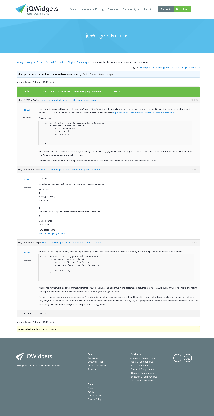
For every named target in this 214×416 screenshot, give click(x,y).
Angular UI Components (142, 357)
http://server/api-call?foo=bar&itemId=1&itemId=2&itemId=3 (143, 112)
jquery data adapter (173, 67)
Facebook (177, 358)
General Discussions (56, 62)
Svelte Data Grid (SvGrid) (142, 380)
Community (130, 9)
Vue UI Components (140, 365)
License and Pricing (92, 9)
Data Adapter (83, 62)
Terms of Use (95, 395)
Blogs (90, 387)
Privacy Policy (94, 399)
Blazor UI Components (142, 369)
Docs (73, 9)
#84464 (194, 242)
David (85, 74)
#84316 (194, 99)
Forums (40, 62)
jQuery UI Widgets (26, 62)
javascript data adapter (150, 67)
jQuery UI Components (142, 372)
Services (113, 9)
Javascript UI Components (143, 376)
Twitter (188, 358)
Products (166, 9)
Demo (91, 354)
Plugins (71, 62)
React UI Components (141, 361)
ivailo (27, 179)
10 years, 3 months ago (101, 74)
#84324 (194, 169)
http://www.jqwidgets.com (52, 233)
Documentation (96, 361)
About (147, 9)
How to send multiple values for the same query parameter (72, 91)
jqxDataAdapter (192, 67)
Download (182, 9)
